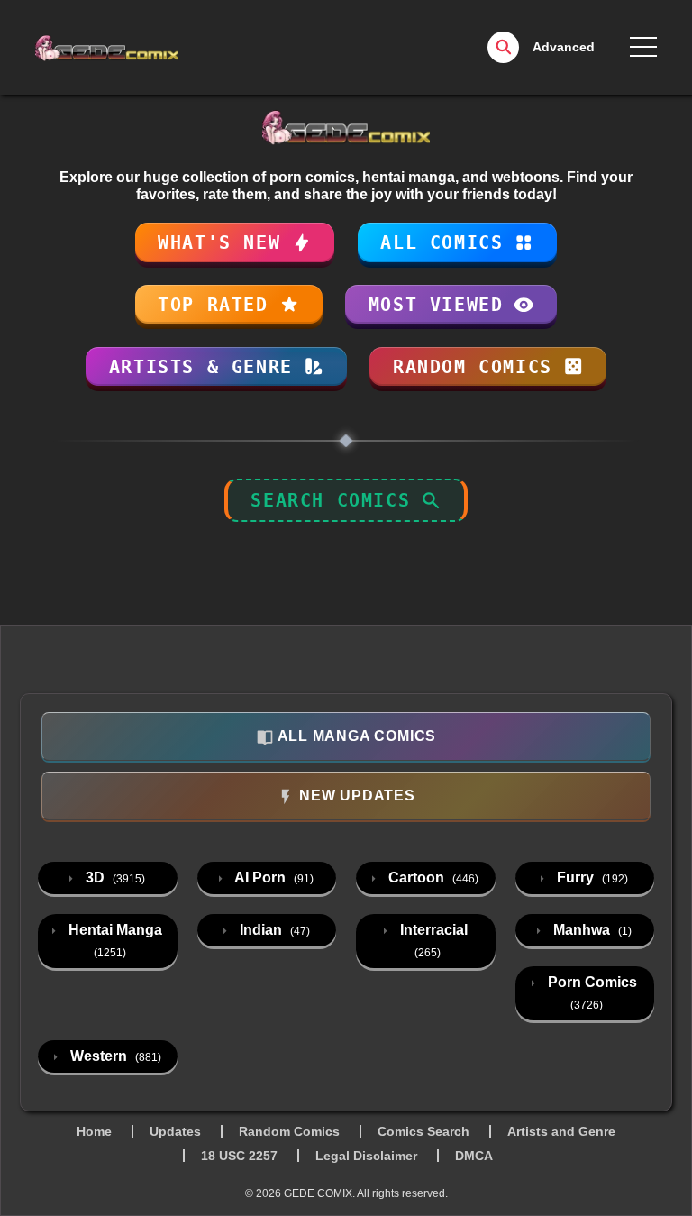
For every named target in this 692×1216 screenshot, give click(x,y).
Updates (175, 1131)
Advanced (564, 47)
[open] (643, 47)
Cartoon (431, 877)
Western (114, 1056)
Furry (590, 877)
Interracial (432, 940)
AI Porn (273, 877)
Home (94, 1131)
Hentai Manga (113, 940)
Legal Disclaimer (366, 1155)
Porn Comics (590, 992)
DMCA (474, 1155)
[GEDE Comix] (159, 47)
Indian (273, 929)
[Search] (503, 47)
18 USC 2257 (239, 1155)
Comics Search (423, 1131)
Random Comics (289, 1131)
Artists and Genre (561, 1131)
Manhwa (591, 929)
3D (113, 877)
